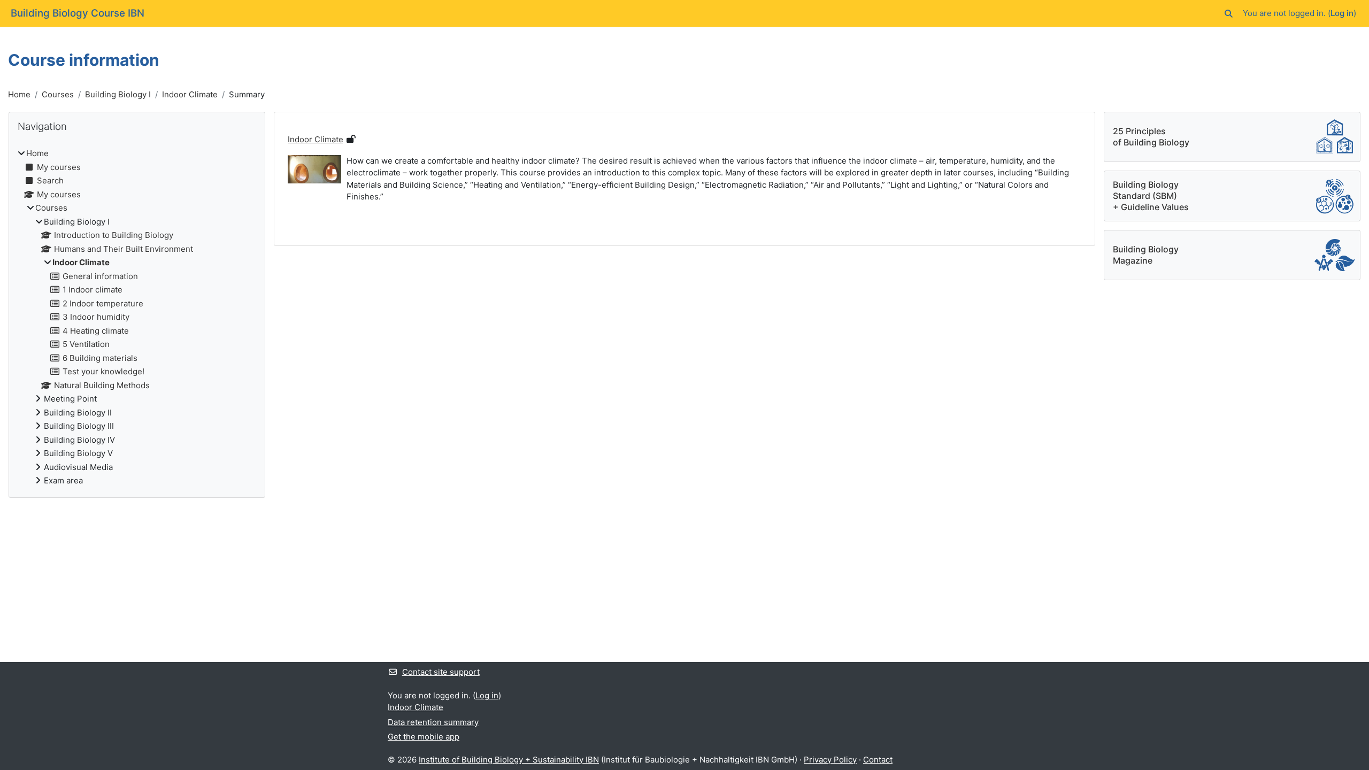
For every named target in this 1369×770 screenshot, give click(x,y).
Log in (1341, 13)
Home (19, 94)
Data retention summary (433, 722)
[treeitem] (137, 317)
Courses (58, 94)
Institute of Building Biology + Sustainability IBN (509, 759)
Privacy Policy (830, 759)
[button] (1229, 13)
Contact (878, 759)
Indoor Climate (190, 94)
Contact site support (441, 672)
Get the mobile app (423, 737)
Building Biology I (118, 94)
